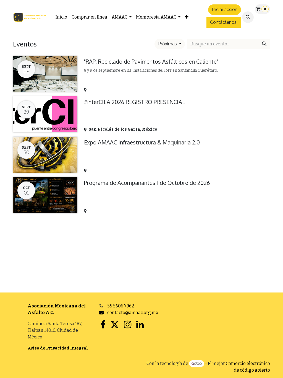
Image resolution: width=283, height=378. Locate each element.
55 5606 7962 (120, 306)
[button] (248, 17)
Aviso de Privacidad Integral (58, 348)
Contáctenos (223, 22)
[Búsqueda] (264, 44)
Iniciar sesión (224, 9)
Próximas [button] (168, 43)
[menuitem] (61, 17)
